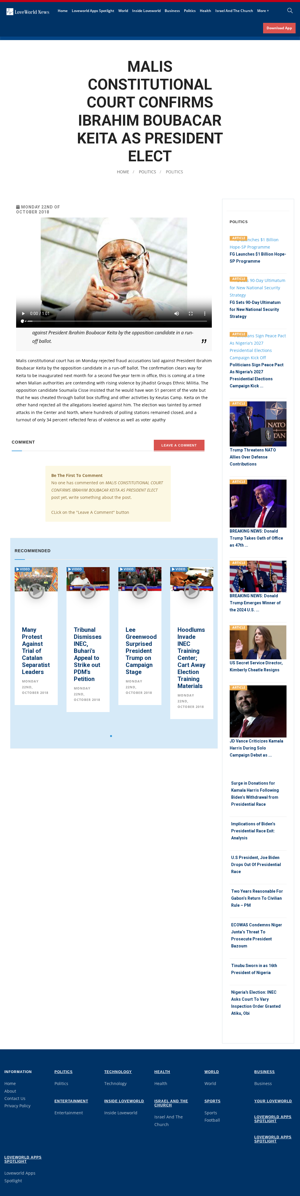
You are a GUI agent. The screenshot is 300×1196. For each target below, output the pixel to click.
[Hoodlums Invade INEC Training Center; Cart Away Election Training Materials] (139, 578)
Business (172, 10)
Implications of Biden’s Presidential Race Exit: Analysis (253, 831)
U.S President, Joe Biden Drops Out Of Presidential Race (256, 864)
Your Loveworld (273, 1101)
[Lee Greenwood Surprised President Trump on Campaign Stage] (88, 578)
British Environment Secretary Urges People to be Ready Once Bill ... (194, 654)
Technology (118, 1072)
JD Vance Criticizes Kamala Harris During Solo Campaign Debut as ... (256, 748)
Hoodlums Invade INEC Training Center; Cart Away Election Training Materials (140, 657)
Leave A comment (179, 445)
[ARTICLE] (258, 243)
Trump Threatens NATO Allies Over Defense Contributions (253, 457)
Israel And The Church (234, 10)
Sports (212, 1101)
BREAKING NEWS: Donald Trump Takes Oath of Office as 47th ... (256, 538)
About (10, 1091)
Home (63, 10)
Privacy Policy (17, 1105)
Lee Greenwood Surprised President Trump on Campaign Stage (89, 650)
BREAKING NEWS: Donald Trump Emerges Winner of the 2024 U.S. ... (255, 602)
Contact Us (14, 1098)
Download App (279, 27)
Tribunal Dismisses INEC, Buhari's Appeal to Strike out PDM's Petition (36, 654)
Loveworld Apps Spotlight (93, 10)
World (123, 10)
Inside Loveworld (146, 10)
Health (205, 10)
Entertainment (71, 1101)
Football (212, 1120)
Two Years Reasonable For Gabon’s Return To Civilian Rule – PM (257, 898)
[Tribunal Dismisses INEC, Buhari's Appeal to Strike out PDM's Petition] (36, 578)
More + (263, 10)
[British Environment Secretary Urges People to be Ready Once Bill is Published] (191, 578)
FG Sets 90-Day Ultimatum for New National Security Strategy (255, 309)
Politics (190, 10)
